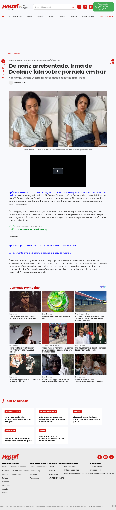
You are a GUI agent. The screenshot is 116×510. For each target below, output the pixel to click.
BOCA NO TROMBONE (107, 16)
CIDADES (40, 16)
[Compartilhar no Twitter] (3, 74)
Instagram (34, 474)
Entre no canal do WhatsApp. (32, 229)
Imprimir (112, 63)
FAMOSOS (62, 16)
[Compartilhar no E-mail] (3, 77)
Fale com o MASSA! (39, 463)
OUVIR (3, 64)
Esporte (5, 474)
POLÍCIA (29, 16)
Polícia (4, 467)
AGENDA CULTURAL (88, 16)
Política (5, 478)
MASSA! (51, 467)
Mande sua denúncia (38, 467)
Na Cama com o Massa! (20, 470)
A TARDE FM (53, 474)
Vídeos (5, 493)
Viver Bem (6, 485)
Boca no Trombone (18, 467)
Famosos (16, 54)
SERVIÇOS (74, 16)
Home (9, 54)
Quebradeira (16, 474)
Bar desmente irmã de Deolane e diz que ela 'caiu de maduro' (40, 253)
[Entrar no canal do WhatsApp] (12, 228)
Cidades (5, 482)
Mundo (5, 489)
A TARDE (52, 470)
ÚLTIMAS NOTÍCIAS (15, 16)
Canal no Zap (35, 470)
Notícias (6, 463)
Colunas (15, 463)
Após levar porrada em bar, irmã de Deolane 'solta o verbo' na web (43, 245)
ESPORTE (51, 16)
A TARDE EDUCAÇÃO (56, 478)
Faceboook (34, 478)
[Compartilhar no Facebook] (3, 71)
